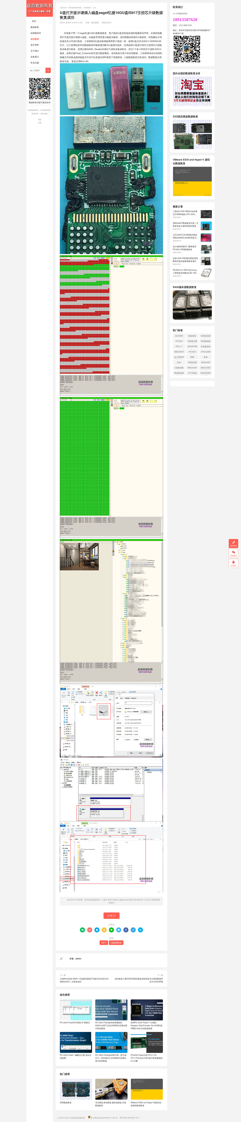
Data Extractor (179, 363)
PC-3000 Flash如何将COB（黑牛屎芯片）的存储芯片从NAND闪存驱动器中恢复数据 (110, 1058)
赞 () (111, 915)
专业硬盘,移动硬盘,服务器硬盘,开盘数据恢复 (110, 1104)
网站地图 (44, 113)
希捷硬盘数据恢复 (179, 373)
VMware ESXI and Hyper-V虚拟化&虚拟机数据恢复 (146, 1104)
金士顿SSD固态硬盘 (179, 357)
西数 (192, 357)
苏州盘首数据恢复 (39, 8)
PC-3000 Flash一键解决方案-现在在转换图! (75, 1056)
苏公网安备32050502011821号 (104, 1117)
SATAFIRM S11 (192, 347)
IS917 (103, 942)
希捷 (206, 357)
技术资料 (35, 44)
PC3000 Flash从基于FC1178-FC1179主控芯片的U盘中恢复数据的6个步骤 (147, 1058)
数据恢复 (35, 27)
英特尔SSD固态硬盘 (205, 368)
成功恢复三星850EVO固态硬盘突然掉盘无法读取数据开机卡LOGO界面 (139, 980)
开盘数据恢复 (205, 347)
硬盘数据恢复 (33, 110)
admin (78, 958)
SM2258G (205, 362)
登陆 (39, 119)
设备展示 (35, 56)
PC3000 (179, 341)
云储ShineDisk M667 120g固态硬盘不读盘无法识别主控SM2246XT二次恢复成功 (84, 980)
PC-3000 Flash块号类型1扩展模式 (75, 1022)
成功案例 (35, 38)
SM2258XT (179, 351)
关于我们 (35, 50)
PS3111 (179, 346)
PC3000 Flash (192, 352)
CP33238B (205, 351)
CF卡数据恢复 (192, 373)
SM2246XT (192, 367)
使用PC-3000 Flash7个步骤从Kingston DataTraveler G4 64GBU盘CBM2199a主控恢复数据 (146, 1025)
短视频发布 (36, 32)
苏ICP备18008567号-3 (129, 1117)
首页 (34, 21)
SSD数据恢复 (45, 110)
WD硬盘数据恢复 (192, 363)
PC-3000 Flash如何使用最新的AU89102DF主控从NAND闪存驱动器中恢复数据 (111, 1025)
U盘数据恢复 (116, 942)
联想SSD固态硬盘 (205, 373)
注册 (39, 122)
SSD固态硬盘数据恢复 (192, 341)
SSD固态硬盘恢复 (205, 336)
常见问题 (35, 62)
